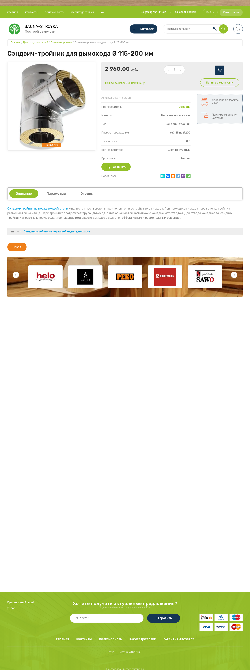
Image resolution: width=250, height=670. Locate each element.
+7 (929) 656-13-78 (153, 12)
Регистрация (231, 12)
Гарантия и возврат (178, 639)
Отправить (164, 618)
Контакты (31, 12)
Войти (210, 12)
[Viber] (183, 176)
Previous (16, 275)
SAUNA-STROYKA (41, 27)
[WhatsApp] (188, 176)
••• (102, 12)
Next (234, 275)
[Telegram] (178, 176)
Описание (24, 194)
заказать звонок (185, 12)
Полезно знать (54, 12)
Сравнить (119, 167)
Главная (12, 12)
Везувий (185, 106)
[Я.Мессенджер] (163, 176)
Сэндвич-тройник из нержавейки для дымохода (57, 231)
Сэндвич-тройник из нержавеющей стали (37, 208)
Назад (17, 247)
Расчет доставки (82, 12)
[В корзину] (219, 70)
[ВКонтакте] (168, 176)
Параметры (56, 194)
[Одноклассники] (173, 176)
